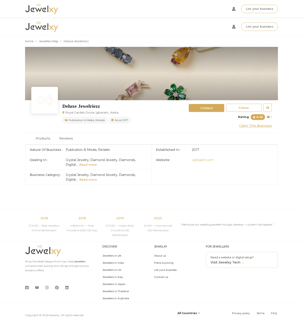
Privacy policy (241, 313)
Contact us (161, 277)
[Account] (234, 27)
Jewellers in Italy (112, 277)
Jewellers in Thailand (115, 291)
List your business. (165, 269)
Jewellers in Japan (114, 284)
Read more (88, 164)
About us (160, 255)
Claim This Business (255, 126)
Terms (260, 313)
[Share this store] (267, 108)
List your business (259, 26)
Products (43, 138)
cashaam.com (203, 160)
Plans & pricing (163, 262)
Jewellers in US (111, 269)
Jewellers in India (113, 262)
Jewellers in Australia (115, 298)
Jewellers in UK (111, 255)
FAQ (274, 313)
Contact (207, 108)
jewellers (79, 261)
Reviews (66, 138)
